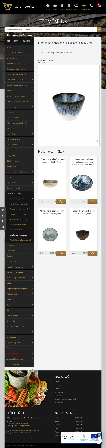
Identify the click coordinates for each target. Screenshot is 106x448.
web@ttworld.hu (24, 426)
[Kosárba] (61, 201)
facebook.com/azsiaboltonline (22, 433)
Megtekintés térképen (35, 418)
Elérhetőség (59, 396)
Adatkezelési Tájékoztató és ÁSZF (67, 399)
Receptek (58, 385)
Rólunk (57, 382)
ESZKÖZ (26, 41)
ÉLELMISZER (12, 41)
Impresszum (59, 403)
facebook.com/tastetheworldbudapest (25, 431)
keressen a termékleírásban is (22, 35)
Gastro (57, 389)
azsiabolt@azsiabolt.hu (20, 424)
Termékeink (59, 392)
